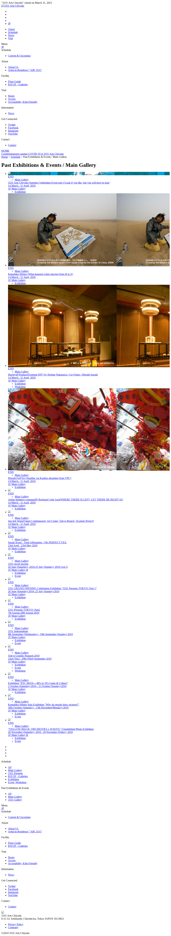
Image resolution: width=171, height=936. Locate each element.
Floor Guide (14, 81)
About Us (13, 67)
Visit (10, 38)
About (11, 29)
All (9, 767)
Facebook (13, 127)
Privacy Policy (15, 924)
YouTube (13, 133)
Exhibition (13, 779)
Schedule (13, 32)
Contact (12, 145)
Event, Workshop (17, 782)
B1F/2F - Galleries (18, 84)
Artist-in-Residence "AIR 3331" (25, 70)
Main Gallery (15, 770)
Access (12, 98)
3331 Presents (15, 773)
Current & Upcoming (19, 55)
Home (4, 156)
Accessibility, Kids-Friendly (22, 102)
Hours (11, 95)
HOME (5, 150)
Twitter (12, 124)
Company (13, 927)
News (11, 35)
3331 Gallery (15, 799)
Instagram (13, 130)
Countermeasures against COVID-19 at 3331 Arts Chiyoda (32, 153)
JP (9, 23)
